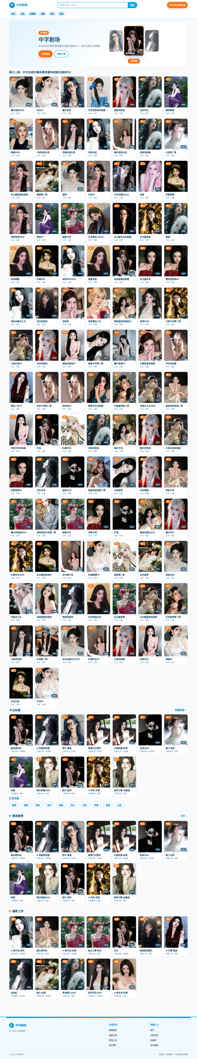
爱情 (38, 805)
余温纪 (14, 992)
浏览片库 (61, 53)
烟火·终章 (41, 992)
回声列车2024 (95, 992)
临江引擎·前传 (95, 950)
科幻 (73, 805)
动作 (49, 805)
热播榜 (33, 13)
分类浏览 (154, 1035)
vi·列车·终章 (94, 790)
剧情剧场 (113, 1030)
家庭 (108, 805)
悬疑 (61, 805)
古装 (84, 805)
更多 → (184, 815)
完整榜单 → (181, 710)
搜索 (132, 5)
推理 (61, 13)
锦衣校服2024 (43, 790)
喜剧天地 (113, 1035)
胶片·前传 (67, 790)
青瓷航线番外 (146, 950)
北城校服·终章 (121, 748)
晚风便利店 (16, 748)
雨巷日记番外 (94, 748)
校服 (13, 790)
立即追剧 (45, 53)
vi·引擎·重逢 (171, 950)
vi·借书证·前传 (18, 950)
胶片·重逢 (67, 748)
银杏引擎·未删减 (122, 790)
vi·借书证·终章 (69, 950)
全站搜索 (154, 1045)
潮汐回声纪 (41, 950)
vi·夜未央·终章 (121, 992)
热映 (52, 13)
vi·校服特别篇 (43, 748)
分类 (22, 13)
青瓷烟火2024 (69, 992)
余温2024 (144, 748)
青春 (96, 805)
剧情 (14, 805)
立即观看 (134, 61)
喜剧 (26, 805)
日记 (116, 950)
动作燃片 (113, 1045)
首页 (13, 13)
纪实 (119, 805)
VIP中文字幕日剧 (177, 5)
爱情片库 (113, 1040)
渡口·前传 (170, 748)
